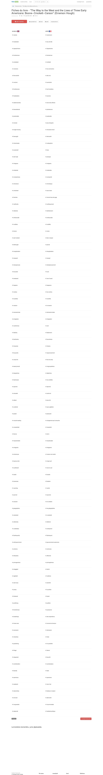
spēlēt (47, 21)
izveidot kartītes (23, 1)
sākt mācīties (20, 21)
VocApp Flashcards (16, 773)
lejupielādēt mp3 (33, 21)
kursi (30, 1)
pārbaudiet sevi (55, 21)
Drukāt (41, 21)
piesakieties (88, 1)
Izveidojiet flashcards (86, 718)
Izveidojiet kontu (80, 1)
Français (14, 718)
